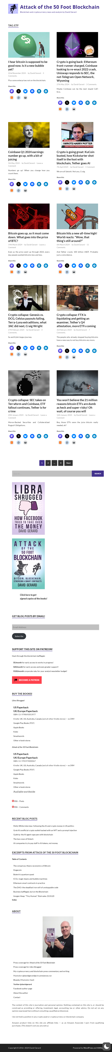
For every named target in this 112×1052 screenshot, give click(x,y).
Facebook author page (22, 988)
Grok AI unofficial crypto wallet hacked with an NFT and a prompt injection (45, 830)
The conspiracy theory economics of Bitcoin (32, 866)
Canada (38, 719)
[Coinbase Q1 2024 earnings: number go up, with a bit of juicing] (29, 135)
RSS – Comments (21, 807)
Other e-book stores (21, 740)
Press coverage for (34, 962)
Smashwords (18, 736)
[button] (106, 1046)
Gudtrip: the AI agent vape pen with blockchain (33, 834)
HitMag (100, 1048)
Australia (30, 719)
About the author (20, 993)
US (24, 719)
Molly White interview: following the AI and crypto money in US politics (43, 826)
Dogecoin (17, 870)
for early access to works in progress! (33, 662)
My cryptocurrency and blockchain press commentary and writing (41, 971)
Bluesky (16, 980)
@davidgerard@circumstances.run (37, 975)
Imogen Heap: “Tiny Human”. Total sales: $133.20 (33, 896)
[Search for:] (58, 474)
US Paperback (21, 707)
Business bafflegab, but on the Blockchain (30, 892)
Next (68, 463)
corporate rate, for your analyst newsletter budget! (40, 671)
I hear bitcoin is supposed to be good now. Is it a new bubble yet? (27, 65)
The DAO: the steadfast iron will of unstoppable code (35, 887)
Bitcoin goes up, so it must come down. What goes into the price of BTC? (28, 236)
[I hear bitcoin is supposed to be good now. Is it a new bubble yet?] (29, 45)
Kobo (15, 732)
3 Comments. (91, 84)
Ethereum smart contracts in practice (29, 883)
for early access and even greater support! (36, 667)
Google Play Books (21, 723)
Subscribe (19, 636)
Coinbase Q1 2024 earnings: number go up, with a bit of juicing (26, 155)
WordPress (88, 1048)
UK (21, 719)
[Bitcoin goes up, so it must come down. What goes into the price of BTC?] (29, 216)
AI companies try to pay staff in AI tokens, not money (35, 843)
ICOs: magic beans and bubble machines (30, 879)
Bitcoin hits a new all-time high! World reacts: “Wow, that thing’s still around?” (77, 236)
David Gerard (35, 73)
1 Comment (90, 167)
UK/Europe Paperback (25, 711)
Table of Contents (19, 859)
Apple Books (18, 727)
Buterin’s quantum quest (23, 874)
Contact (16, 997)
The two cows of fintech (23, 839)
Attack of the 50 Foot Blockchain (59, 7)
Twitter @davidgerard (22, 984)
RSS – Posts (19, 801)
